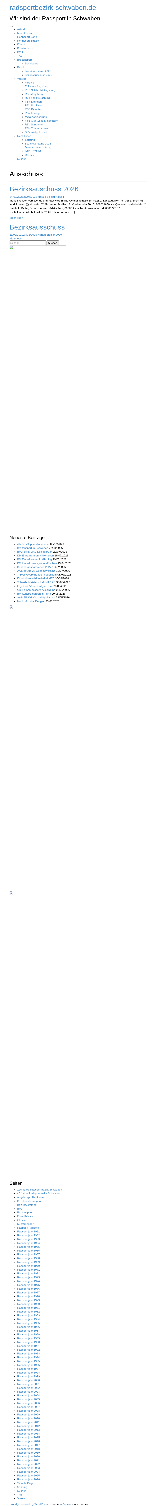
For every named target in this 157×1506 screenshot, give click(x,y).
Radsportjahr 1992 (28, 1349)
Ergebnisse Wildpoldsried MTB (35, 578)
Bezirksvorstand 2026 (38, 71)
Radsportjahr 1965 (28, 1246)
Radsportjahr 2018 (28, 1448)
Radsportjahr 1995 (28, 1361)
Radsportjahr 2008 (28, 1410)
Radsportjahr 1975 (28, 1284)
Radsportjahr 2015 (28, 1437)
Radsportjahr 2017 (28, 1445)
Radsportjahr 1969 (28, 1262)
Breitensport (24, 59)
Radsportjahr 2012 (28, 1425)
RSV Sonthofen (34, 124)
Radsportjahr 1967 (28, 1254)
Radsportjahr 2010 (28, 1418)
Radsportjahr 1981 (28, 1307)
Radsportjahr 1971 (28, 1269)
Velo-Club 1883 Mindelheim (41, 120)
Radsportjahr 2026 (28, 1479)
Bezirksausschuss (37, 227)
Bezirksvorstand (27, 1204)
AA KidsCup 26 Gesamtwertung (36, 570)
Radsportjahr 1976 (28, 1288)
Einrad (21, 44)
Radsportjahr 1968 (28, 1258)
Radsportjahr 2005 (28, 1399)
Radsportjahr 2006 (28, 1403)
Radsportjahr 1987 (28, 1330)
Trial (19, 55)
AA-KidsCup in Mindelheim (33, 544)
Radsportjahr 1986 (28, 1326)
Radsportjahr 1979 (28, 1300)
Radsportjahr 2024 (28, 1471)
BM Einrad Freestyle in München (37, 563)
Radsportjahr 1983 (28, 1315)
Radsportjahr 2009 (28, 1414)
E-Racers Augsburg (36, 86)
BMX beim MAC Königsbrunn (34, 551)
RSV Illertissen (34, 105)
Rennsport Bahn (27, 36)
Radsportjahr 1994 (28, 1357)
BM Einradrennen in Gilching (34, 559)
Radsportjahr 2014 (28, 1433)
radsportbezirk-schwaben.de (53, 7)
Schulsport (31, 63)
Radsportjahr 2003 (28, 1391)
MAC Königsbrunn (36, 116)
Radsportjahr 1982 (28, 1311)
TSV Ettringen (33, 101)
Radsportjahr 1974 (28, 1281)
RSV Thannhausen (36, 128)
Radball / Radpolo (28, 1227)
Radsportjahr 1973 (28, 1277)
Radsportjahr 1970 (28, 1265)
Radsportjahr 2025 (28, 1475)
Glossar (29, 155)
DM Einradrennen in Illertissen (35, 555)
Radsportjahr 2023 (28, 1467)
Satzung (30, 139)
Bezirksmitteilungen (29, 1201)
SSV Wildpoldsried (36, 132)
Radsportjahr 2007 (28, 1406)
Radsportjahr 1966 (28, 1250)
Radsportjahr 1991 (28, 1345)
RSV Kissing (32, 113)
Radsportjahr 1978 (28, 1296)
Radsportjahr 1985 (28, 1323)
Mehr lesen (16, 217)
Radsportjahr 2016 (28, 1441)
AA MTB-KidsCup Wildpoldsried (36, 597)
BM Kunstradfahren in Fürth (34, 593)
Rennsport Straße (28, 40)
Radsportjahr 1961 (28, 1231)
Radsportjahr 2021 (28, 1460)
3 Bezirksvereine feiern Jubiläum (37, 574)
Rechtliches (24, 135)
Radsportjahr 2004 (28, 1395)
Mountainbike (25, 33)
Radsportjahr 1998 (28, 1372)
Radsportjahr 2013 (28, 1429)
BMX (20, 52)
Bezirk (21, 67)
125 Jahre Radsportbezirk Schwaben (39, 1189)
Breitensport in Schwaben (32, 547)
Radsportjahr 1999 (28, 1376)
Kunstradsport (25, 48)
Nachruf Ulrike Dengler (31, 601)
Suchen (21, 158)
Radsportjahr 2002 (28, 1387)
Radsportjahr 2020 (28, 1456)
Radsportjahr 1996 (28, 1364)
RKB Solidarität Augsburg (40, 90)
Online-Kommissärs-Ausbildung (36, 589)
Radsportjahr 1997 (28, 1368)
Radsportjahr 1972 (28, 1273)
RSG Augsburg (34, 94)
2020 (59, 234)
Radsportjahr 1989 (28, 1338)
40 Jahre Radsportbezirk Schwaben (39, 1193)
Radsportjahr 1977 (28, 1292)
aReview (65, 1504)
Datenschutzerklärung (38, 147)
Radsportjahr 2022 (28, 1464)
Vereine (21, 78)
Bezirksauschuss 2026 (38, 74)
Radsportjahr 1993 (28, 1353)
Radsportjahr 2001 (28, 1384)
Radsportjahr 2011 (28, 1422)
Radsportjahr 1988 (28, 1334)
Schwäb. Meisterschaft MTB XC (36, 582)
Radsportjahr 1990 (28, 1342)
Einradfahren (25, 1216)
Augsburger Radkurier (30, 1197)
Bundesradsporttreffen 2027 (34, 566)
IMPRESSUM (33, 151)
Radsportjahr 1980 (28, 1303)
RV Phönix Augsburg (37, 97)
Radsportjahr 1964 (28, 1242)
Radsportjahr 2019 (28, 1452)
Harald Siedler (46, 196)
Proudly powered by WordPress (29, 1504)
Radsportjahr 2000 (28, 1380)
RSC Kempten (33, 109)
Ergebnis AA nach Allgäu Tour (35, 586)
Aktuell (21, 29)
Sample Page (25, 1483)
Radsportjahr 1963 (28, 1239)
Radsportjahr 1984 (28, 1319)
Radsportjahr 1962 (28, 1235)
